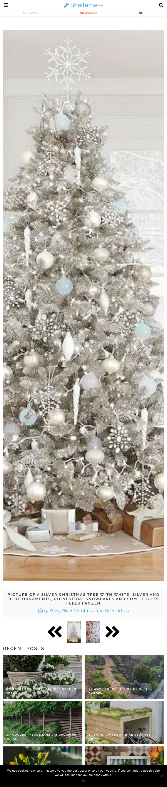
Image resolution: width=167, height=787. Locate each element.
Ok (83, 780)
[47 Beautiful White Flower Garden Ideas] (42, 677)
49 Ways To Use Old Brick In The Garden (120, 691)
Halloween (30, 13)
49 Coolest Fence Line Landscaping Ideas (42, 737)
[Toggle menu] (6, 5)
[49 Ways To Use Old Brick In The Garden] (124, 677)
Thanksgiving (88, 13)
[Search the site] (161, 6)
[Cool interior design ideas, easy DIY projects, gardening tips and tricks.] (83, 7)
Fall (141, 13)
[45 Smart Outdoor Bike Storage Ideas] (124, 722)
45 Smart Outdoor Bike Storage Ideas (120, 737)
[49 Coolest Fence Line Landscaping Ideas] (42, 722)
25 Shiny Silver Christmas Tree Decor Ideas (86, 610)
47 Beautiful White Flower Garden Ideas (41, 691)
